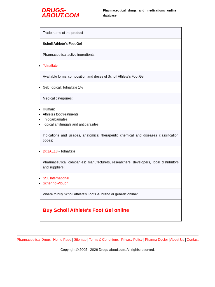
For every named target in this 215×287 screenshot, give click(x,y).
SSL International (56, 178)
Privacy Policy (131, 240)
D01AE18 (50, 151)
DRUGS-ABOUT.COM (60, 13)
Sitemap (80, 240)
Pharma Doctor (156, 240)
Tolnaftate (50, 66)
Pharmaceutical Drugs (34, 240)
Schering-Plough (56, 183)
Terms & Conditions (104, 240)
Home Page (62, 240)
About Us (177, 240)
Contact (192, 240)
